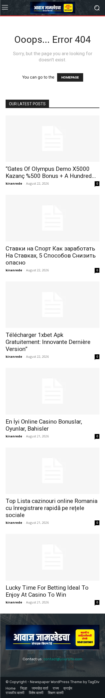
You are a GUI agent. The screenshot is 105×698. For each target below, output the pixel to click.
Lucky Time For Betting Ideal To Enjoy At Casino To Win (47, 591)
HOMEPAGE (70, 77)
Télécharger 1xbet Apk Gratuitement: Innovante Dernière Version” (48, 342)
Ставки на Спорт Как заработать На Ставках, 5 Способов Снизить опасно (51, 255)
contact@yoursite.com (62, 659)
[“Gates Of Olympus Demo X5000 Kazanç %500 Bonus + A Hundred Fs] (52, 138)
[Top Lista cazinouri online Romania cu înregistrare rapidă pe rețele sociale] (52, 471)
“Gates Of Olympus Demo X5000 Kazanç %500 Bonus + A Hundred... (51, 172)
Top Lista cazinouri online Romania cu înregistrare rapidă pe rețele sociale (51, 508)
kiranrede (14, 183)
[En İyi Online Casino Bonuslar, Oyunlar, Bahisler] (52, 391)
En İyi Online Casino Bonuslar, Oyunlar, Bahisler (44, 425)
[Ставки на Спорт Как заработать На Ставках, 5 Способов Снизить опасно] (52, 218)
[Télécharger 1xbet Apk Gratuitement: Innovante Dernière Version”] (52, 304)
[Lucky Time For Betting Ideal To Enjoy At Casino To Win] (52, 557)
